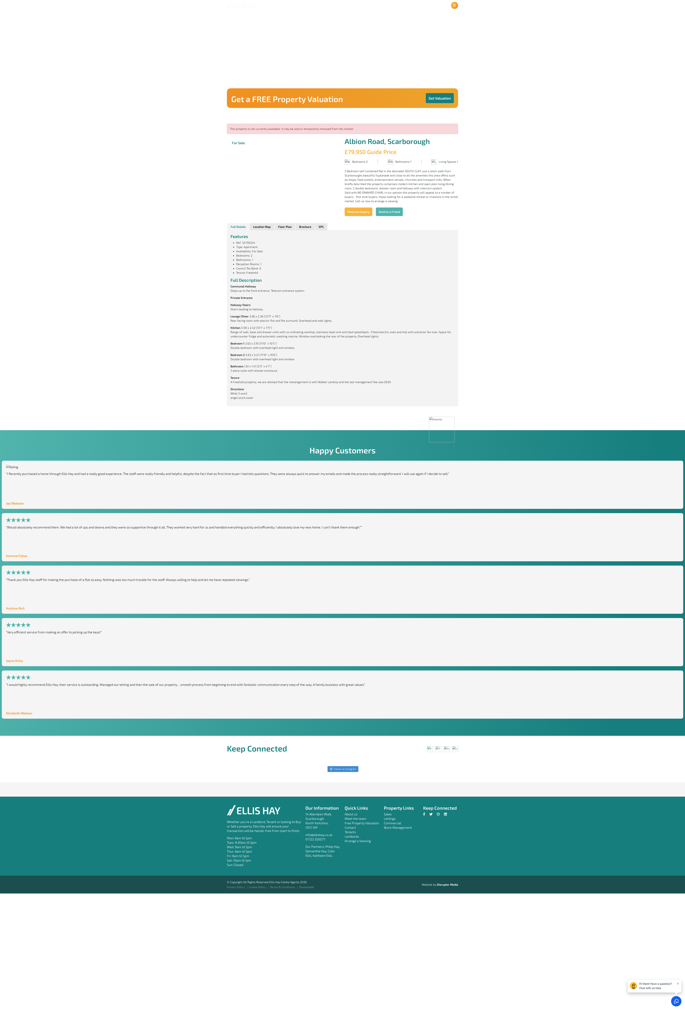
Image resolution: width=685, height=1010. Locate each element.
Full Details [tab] (238, 226)
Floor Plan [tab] (285, 226)
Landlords (352, 836)
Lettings (390, 819)
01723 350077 (315, 839)
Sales (388, 814)
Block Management (398, 827)
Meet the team (355, 819)
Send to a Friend (389, 211)
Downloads (306, 887)
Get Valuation (440, 98)
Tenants (350, 832)
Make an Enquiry (358, 211)
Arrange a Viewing (358, 841)
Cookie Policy (258, 887)
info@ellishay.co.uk (318, 835)
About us (351, 814)
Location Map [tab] (262, 226)
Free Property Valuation (362, 823)
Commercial (392, 823)
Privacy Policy (236, 887)
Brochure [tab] (305, 226)
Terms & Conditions (283, 887)
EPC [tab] (321, 226)
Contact (350, 827)
